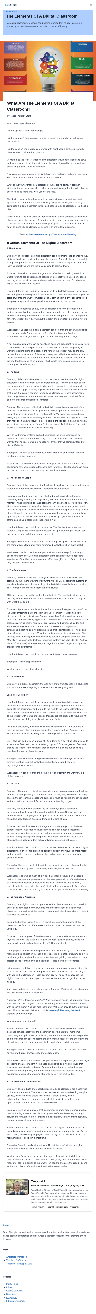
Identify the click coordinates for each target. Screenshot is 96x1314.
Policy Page (12, 1284)
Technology (11, 11)
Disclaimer (11, 1294)
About (6, 1225)
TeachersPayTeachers (17, 1260)
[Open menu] (90, 5)
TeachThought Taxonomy (42, 1193)
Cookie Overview (14, 1290)
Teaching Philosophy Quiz (19, 1263)
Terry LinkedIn (37, 1207)
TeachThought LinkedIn (57, 1207)
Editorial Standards (16, 1301)
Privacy (10, 1287)
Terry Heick (38, 1181)
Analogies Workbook (16, 1257)
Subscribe (74, 1207)
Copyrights (11, 1297)
